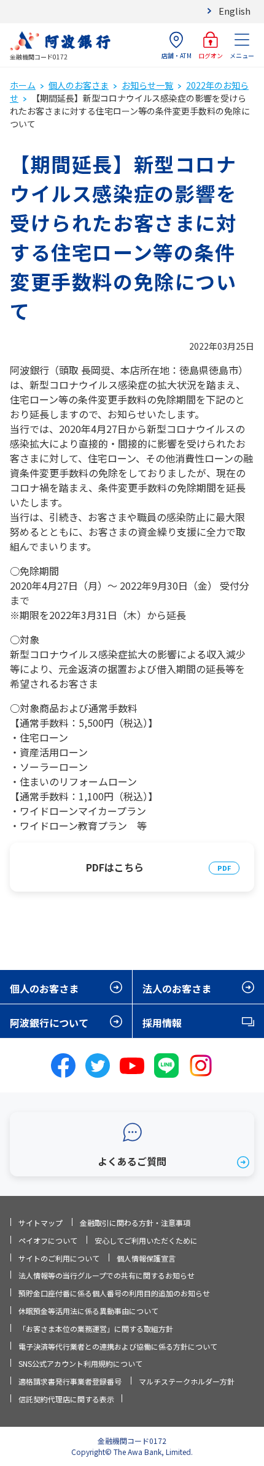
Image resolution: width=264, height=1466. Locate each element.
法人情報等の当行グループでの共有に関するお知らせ (106, 1275)
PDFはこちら (115, 867)
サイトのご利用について (58, 1258)
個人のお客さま (79, 85)
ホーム (23, 85)
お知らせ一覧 (147, 85)
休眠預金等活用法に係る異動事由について (88, 1311)
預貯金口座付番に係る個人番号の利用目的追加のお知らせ (114, 1293)
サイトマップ (40, 1222)
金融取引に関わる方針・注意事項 (135, 1222)
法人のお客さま (176, 988)
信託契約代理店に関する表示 (66, 1399)
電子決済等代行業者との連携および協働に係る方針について (117, 1346)
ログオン (210, 55)
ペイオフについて (47, 1240)
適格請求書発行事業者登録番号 (70, 1381)
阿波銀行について (49, 1022)
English (234, 10)
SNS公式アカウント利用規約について (80, 1363)
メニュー (242, 55)
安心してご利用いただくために (146, 1240)
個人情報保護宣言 (146, 1258)
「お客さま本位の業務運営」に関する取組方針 (95, 1328)
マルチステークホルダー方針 (187, 1381)
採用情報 (162, 1022)
